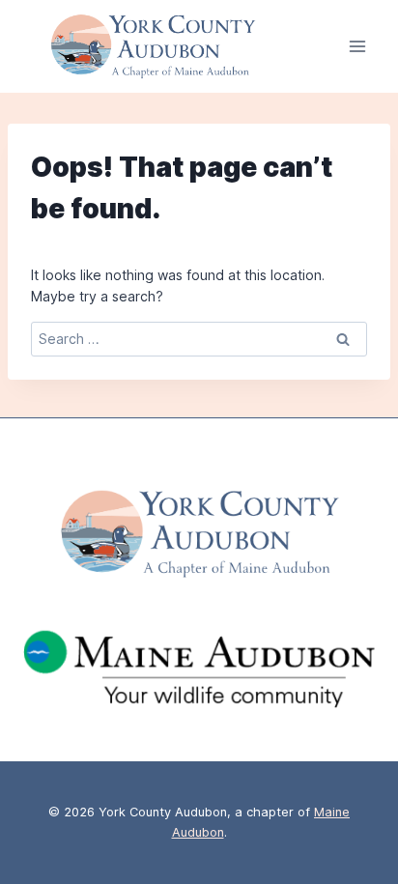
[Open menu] (357, 47)
